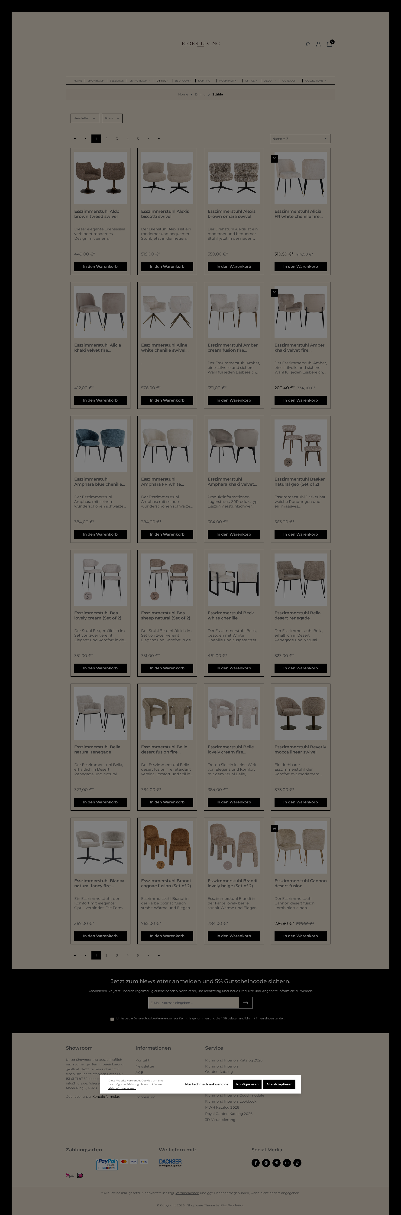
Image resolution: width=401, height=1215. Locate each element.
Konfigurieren (247, 1084)
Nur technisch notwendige (206, 1084)
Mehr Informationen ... (122, 1088)
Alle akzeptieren (279, 1084)
